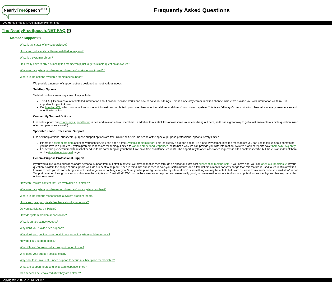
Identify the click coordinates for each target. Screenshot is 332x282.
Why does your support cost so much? (43, 253)
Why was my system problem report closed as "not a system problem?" (63, 189)
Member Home (43, 22)
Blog (56, 22)
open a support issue (274, 163)
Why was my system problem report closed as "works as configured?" (62, 70)
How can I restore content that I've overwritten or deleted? (55, 182)
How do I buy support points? (38, 240)
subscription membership (214, 163)
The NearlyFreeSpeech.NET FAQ (34, 30)
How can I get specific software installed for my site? (52, 51)
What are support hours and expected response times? (53, 266)
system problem (63, 142)
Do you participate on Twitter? (38, 208)
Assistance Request (60, 152)
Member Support (23, 38)
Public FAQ (24, 22)
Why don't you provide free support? (42, 228)
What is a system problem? (36, 57)
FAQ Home (8, 22)
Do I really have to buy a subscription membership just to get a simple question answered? (75, 64)
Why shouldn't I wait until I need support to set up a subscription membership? (67, 260)
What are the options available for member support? (51, 76)
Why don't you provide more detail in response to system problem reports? (65, 234)
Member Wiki (53, 107)
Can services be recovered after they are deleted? (50, 273)
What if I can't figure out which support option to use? (52, 247)
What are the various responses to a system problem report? (56, 195)
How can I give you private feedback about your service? (54, 202)
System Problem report (140, 142)
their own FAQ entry (283, 146)
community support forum (74, 122)
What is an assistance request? (39, 221)
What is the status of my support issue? (43, 44)
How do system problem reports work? (43, 215)
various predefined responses (150, 146)
